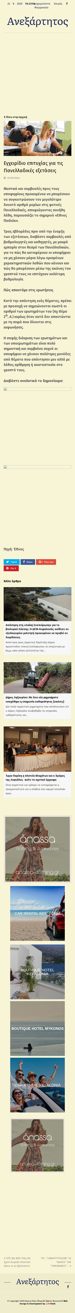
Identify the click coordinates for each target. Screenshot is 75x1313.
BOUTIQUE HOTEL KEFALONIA (37, 972)
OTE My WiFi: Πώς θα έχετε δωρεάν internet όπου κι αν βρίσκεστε (17, 1262)
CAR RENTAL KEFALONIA (38, 913)
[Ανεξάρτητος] (37, 21)
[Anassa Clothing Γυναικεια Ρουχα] (37, 882)
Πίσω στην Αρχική (16, 117)
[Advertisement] (37, 74)
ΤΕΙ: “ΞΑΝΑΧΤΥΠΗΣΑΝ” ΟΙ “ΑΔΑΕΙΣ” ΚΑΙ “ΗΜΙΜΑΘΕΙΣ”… (56, 1262)
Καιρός (58, 3)
